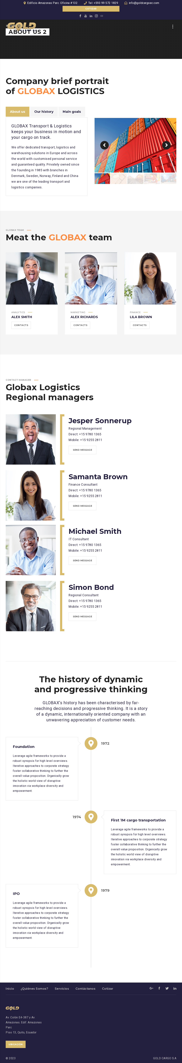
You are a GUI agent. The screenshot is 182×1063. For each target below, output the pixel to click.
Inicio (10, 988)
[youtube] (85, 15)
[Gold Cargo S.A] (22, 26)
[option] (135, 145)
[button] (104, 145)
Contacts (21, 325)
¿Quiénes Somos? (34, 988)
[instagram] (96, 15)
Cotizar (91, 8)
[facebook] (80, 15)
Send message (82, 450)
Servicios (62, 988)
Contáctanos (86, 988)
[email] (101, 15)
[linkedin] (91, 15)
